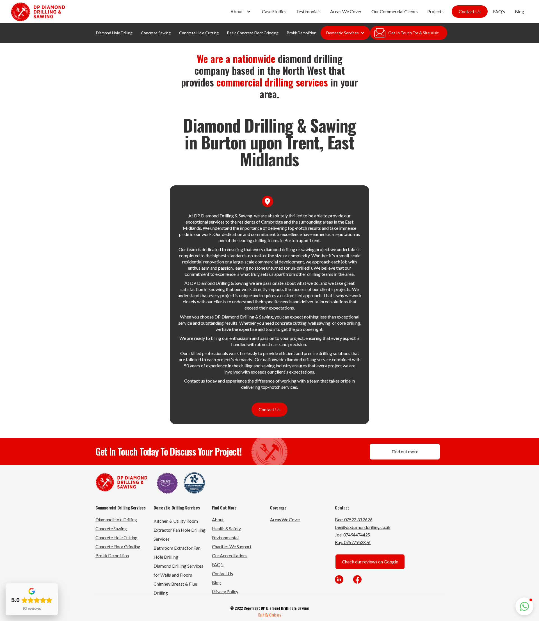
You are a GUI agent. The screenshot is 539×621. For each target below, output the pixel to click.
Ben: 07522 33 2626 (353, 519)
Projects (435, 11)
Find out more (405, 451)
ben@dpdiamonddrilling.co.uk (362, 527)
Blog (519, 11)
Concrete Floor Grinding (117, 546)
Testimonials (308, 11)
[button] (241, 11)
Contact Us (470, 11)
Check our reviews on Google (370, 561)
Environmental (225, 537)
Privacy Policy (225, 591)
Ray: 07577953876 (353, 542)
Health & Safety (226, 528)
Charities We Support (232, 546)
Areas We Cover (346, 11)
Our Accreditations (229, 555)
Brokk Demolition (301, 32)
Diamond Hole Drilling (114, 32)
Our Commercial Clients (394, 11)
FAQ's (499, 11)
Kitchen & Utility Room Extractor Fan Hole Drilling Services (179, 530)
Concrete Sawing (156, 32)
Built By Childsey (269, 615)
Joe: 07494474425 (352, 534)
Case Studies (274, 11)
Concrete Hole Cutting (199, 32)
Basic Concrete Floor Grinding (252, 32)
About (218, 519)
